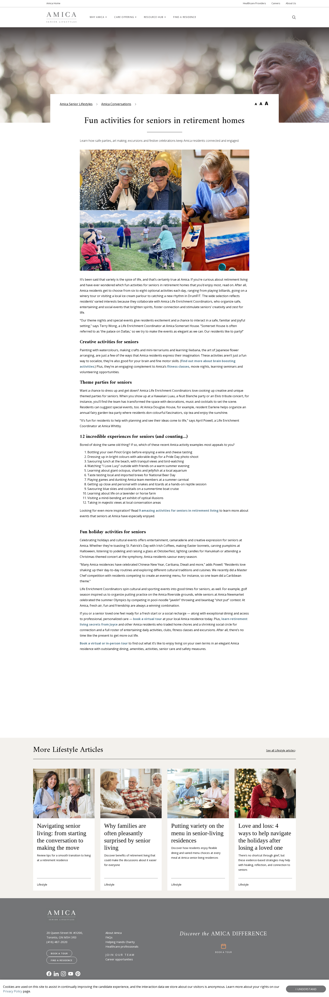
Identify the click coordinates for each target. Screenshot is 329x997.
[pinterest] (77, 973)
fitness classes (178, 366)
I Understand (305, 989)
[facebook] (48, 973)
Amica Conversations (116, 104)
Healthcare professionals (121, 946)
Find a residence (184, 17)
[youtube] (70, 973)
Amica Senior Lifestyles (76, 104)
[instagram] (63, 973)
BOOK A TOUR (223, 952)
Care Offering (124, 17)
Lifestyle (42, 884)
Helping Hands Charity (120, 942)
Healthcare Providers (254, 3)
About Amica (113, 933)
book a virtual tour (147, 619)
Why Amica (97, 17)
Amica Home (53, 3)
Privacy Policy (12, 991)
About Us (291, 3)
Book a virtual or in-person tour (104, 643)
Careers (276, 3)
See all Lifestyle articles (280, 750)
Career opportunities (119, 959)
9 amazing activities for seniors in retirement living (179, 510)
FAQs (109, 937)
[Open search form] (294, 17)
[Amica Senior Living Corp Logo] (61, 17)
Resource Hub (153, 17)
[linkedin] (56, 973)
